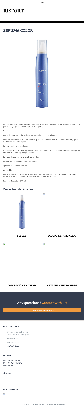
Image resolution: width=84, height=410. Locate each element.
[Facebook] (40, 379)
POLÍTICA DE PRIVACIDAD (12, 363)
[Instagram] (43, 379)
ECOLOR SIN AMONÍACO (61, 211)
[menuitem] (42, 2)
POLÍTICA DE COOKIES (11, 360)
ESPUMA (21, 211)
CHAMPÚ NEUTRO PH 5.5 (61, 261)
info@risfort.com (13, 346)
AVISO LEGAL (8, 365)
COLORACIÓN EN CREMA (21, 261)
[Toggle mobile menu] (80, 11)
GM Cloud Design (59, 404)
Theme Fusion (25, 404)
